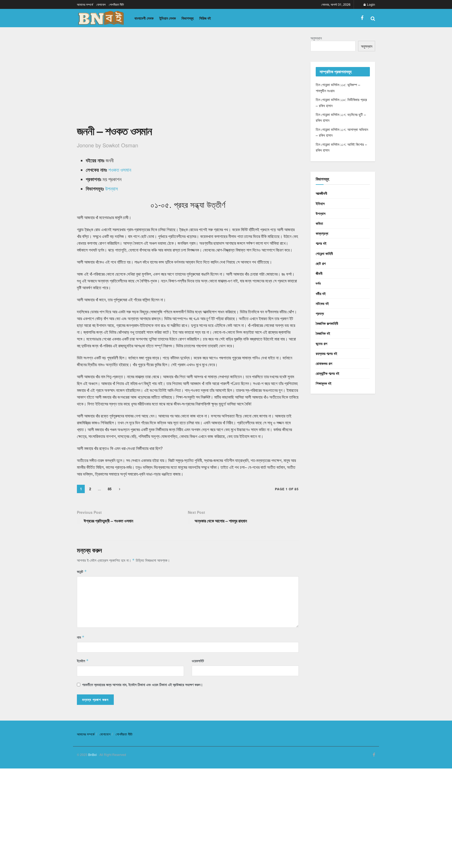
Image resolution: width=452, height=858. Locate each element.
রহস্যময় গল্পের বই (326, 353)
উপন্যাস (111, 188)
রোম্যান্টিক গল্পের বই (327, 373)
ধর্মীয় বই (321, 293)
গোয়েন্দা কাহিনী (324, 253)
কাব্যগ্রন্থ (322, 233)
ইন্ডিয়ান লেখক (167, 18)
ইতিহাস (320, 203)
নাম (80, 637)
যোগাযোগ (101, 4)
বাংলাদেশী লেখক (144, 18)
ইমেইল (83, 660)
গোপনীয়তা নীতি (116, 4)
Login (370, 4)
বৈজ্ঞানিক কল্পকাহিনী (327, 323)
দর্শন (318, 283)
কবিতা (319, 223)
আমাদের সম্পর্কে (85, 4)
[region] (188, 79)
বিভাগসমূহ (188, 18)
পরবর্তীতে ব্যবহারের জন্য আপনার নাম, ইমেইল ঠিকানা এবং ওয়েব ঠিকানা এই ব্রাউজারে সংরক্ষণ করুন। (142, 684)
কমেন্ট (82, 571)
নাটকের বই (322, 303)
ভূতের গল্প (321, 343)
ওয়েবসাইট (198, 660)
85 (109, 488)
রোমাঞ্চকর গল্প (324, 363)
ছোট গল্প (321, 263)
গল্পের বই (321, 243)
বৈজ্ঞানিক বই (323, 333)
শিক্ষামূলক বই (323, 383)
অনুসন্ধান (316, 38)
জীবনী (319, 273)
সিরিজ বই (205, 18)
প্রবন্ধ (320, 313)
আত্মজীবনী (321, 193)
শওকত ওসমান (119, 169)
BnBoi (92, 754)
